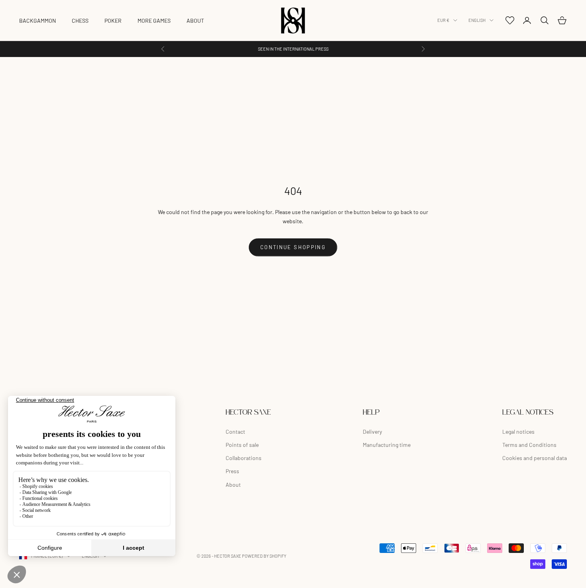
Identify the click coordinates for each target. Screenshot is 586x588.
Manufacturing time (387, 444)
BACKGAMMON (37, 20)
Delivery (372, 431)
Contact (235, 431)
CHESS (80, 20)
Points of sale (242, 444)
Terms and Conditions (529, 444)
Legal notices (518, 431)
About (233, 484)
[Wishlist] (509, 20)
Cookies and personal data (534, 457)
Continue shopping (293, 247)
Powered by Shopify (264, 556)
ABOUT (195, 20)
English (477, 20)
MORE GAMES (154, 20)
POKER (113, 20)
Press (232, 471)
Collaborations (244, 457)
